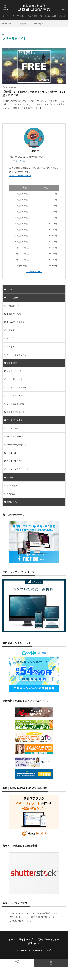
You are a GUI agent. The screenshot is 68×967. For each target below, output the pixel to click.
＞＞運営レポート (34, 271)
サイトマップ (26, 939)
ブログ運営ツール (15, 395)
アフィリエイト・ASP (16, 387)
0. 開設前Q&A (13, 305)
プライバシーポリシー (48, 939)
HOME (8, 23)
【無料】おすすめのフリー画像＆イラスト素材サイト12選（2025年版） (33, 93)
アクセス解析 (13, 428)
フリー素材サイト (39, 23)
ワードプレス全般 (48, 16)
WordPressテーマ (15, 436)
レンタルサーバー (15, 371)
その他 (62, 16)
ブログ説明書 (18, 16)
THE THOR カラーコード (18, 469)
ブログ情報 (32, 16)
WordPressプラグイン (17, 444)
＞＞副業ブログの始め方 (20, 175)
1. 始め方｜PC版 (14, 314)
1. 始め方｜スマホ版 (16, 322)
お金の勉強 (12, 485)
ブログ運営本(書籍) (15, 403)
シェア (17, 965)
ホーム (5, 16)
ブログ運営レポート (16, 412)
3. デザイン (12, 338)
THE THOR (11, 453)
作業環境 (11, 493)
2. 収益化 (11, 330)
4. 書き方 (11, 346)
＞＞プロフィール (17, 161)
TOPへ (51, 965)
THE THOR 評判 (14, 461)
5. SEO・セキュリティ (16, 354)
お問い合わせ (13, 502)
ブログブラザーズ (42, 950)
